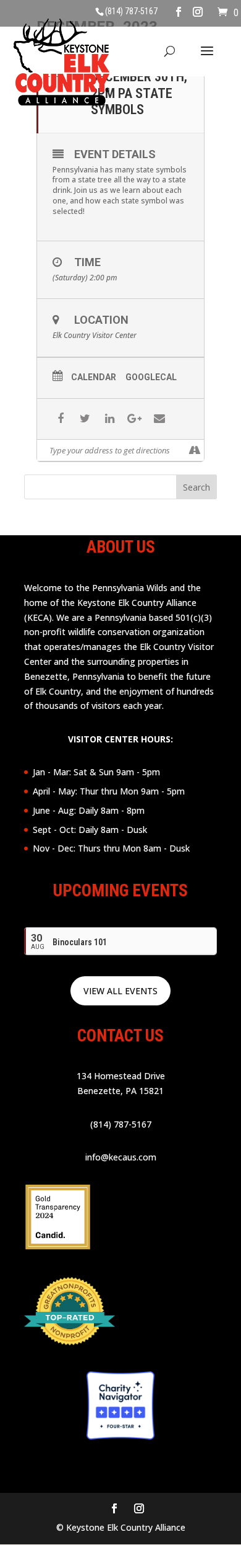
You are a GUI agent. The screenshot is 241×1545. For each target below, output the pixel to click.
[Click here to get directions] (194, 450)
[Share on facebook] (60, 419)
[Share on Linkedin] (109, 419)
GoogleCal (151, 377)
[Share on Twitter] (85, 419)
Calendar (93, 377)
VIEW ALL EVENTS (120, 991)
